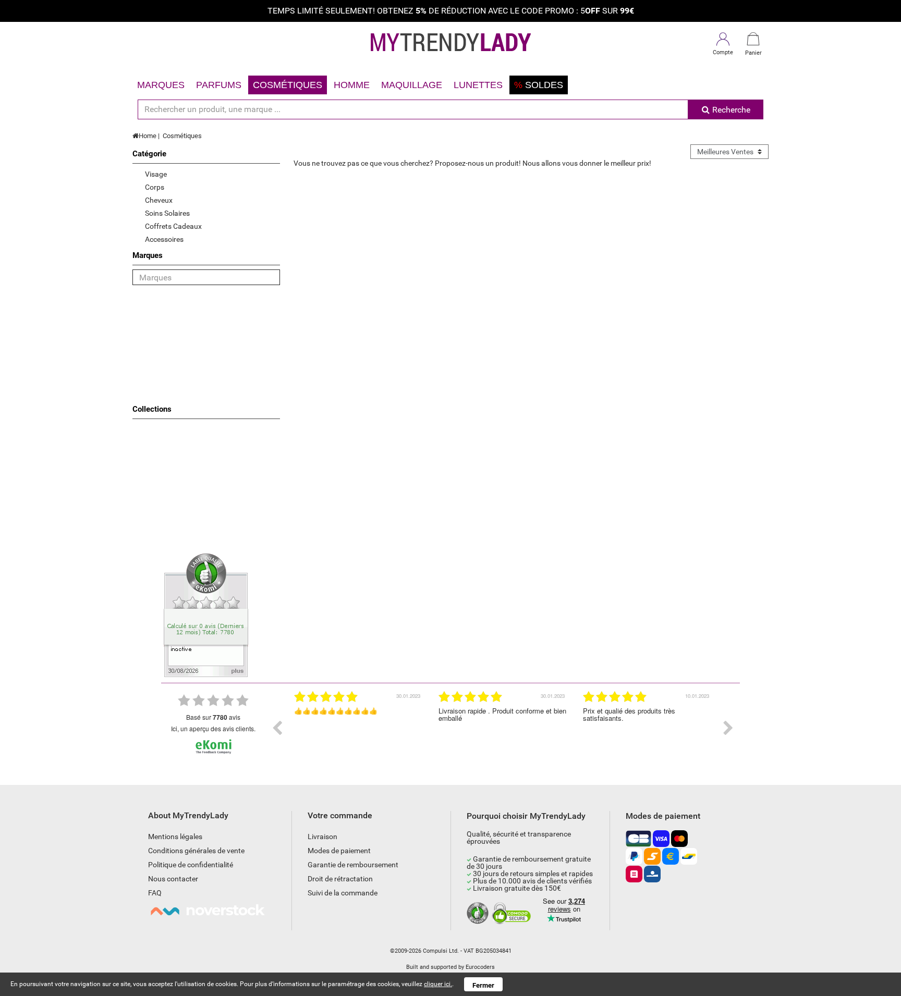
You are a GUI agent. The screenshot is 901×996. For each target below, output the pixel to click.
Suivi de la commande (343, 893)
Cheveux (159, 200)
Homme (352, 85)
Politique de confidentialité (190, 864)
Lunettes (478, 85)
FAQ (155, 893)
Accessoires (164, 239)
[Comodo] (513, 913)
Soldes (538, 85)
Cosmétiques (287, 85)
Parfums (218, 85)
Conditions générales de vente (196, 850)
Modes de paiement (339, 850)
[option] (358, 728)
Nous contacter (173, 879)
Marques (161, 85)
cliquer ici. (438, 984)
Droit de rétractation (340, 879)
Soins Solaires (167, 213)
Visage (156, 174)
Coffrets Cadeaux (173, 226)
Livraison (322, 836)
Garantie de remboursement (353, 864)
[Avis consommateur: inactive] (206, 614)
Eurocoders (480, 967)
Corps (154, 187)
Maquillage (411, 85)
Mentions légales (175, 836)
